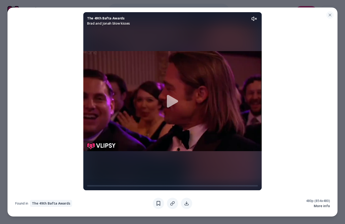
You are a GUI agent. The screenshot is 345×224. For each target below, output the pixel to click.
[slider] (89, 186)
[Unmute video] (254, 18)
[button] (172, 101)
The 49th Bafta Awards (51, 203)
